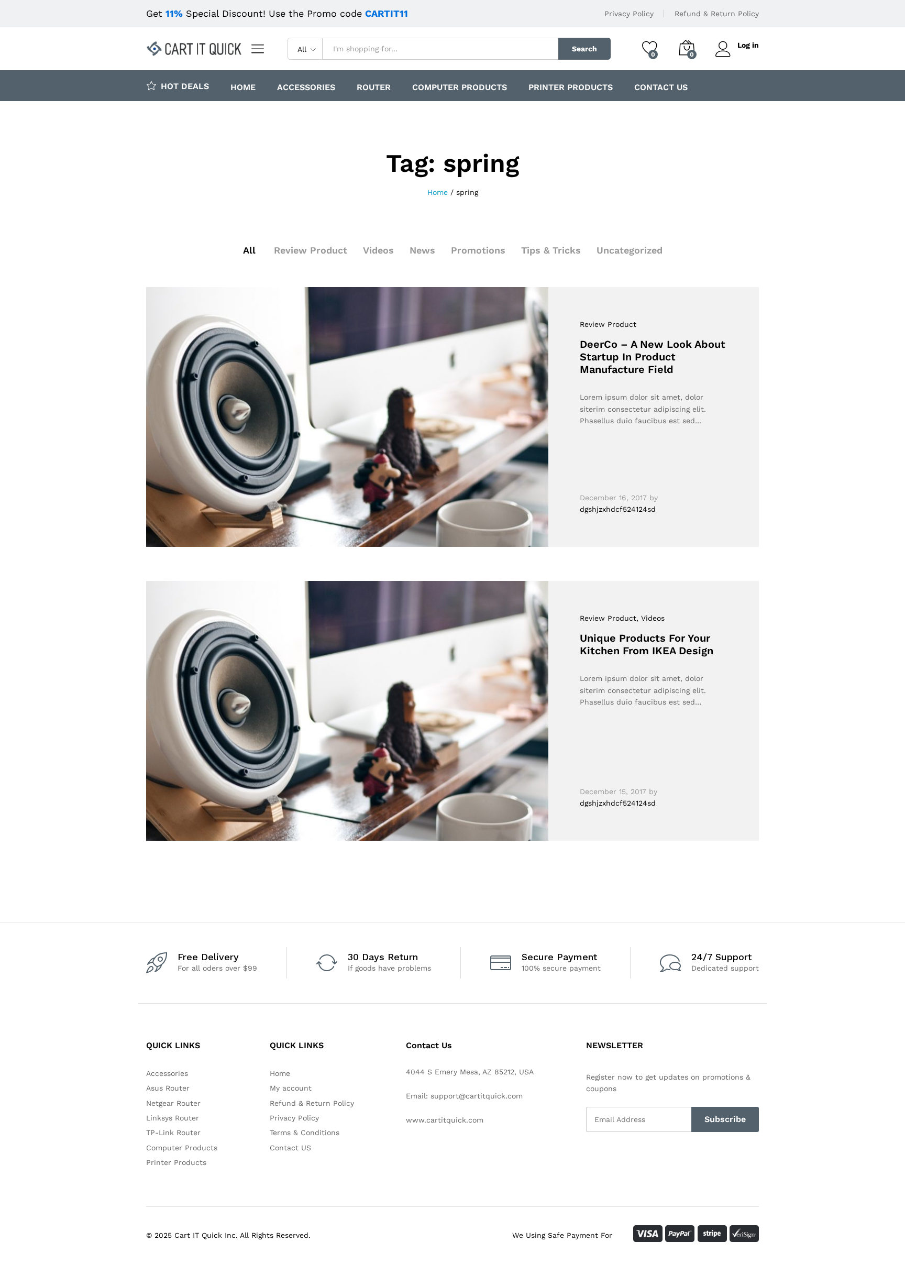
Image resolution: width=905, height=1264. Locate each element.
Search (584, 49)
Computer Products (459, 87)
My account (291, 1088)
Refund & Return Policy (717, 13)
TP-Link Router (173, 1132)
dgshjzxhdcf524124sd (618, 509)
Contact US (661, 87)
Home (243, 87)
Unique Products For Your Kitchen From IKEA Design (646, 644)
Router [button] (374, 87)
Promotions (478, 250)
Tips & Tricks (551, 250)
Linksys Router (172, 1118)
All (249, 250)
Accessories (306, 87)
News (422, 250)
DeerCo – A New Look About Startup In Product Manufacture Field (652, 357)
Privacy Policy (629, 13)
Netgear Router (173, 1103)
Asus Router (168, 1088)
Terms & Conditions (304, 1132)
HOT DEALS (185, 86)
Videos (378, 250)
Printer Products (570, 87)
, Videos (650, 618)
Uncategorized (630, 250)
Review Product (310, 250)
